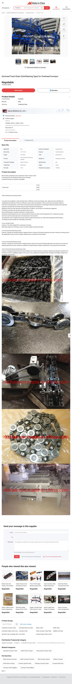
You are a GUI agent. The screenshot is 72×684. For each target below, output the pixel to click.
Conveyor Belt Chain (57, 663)
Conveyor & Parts (30, 12)
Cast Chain (22, 634)
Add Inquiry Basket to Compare (36, 67)
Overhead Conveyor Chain (9, 628)
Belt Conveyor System (44, 659)
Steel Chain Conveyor (9, 663)
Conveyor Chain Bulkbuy (27, 667)
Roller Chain (56, 628)
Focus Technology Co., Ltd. (24, 677)
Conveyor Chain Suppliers (10, 667)
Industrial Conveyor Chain (10, 651)
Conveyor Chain (39, 12)
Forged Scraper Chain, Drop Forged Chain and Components (44, 634)
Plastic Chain (39, 628)
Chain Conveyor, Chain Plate (43, 631)
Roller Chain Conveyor (27, 651)
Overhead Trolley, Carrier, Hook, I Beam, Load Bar (10, 631)
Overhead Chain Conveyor (26, 628)
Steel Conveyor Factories (10, 659)
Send (16, 556)
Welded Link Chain (58, 631)
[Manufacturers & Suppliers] (36, 3)
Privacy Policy (62, 677)
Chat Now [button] (55, 90)
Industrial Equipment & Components (15, 12)
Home (3, 12)
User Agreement (46, 677)
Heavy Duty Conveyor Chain (44, 651)
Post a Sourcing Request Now (52, 556)
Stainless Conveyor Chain (42, 663)
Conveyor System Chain (24, 663)
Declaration (54, 677)
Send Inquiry (18, 90)
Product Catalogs (26, 624)
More (3, 671)
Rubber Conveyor (58, 659)
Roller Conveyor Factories (27, 659)
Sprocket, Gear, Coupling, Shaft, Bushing (10, 634)
